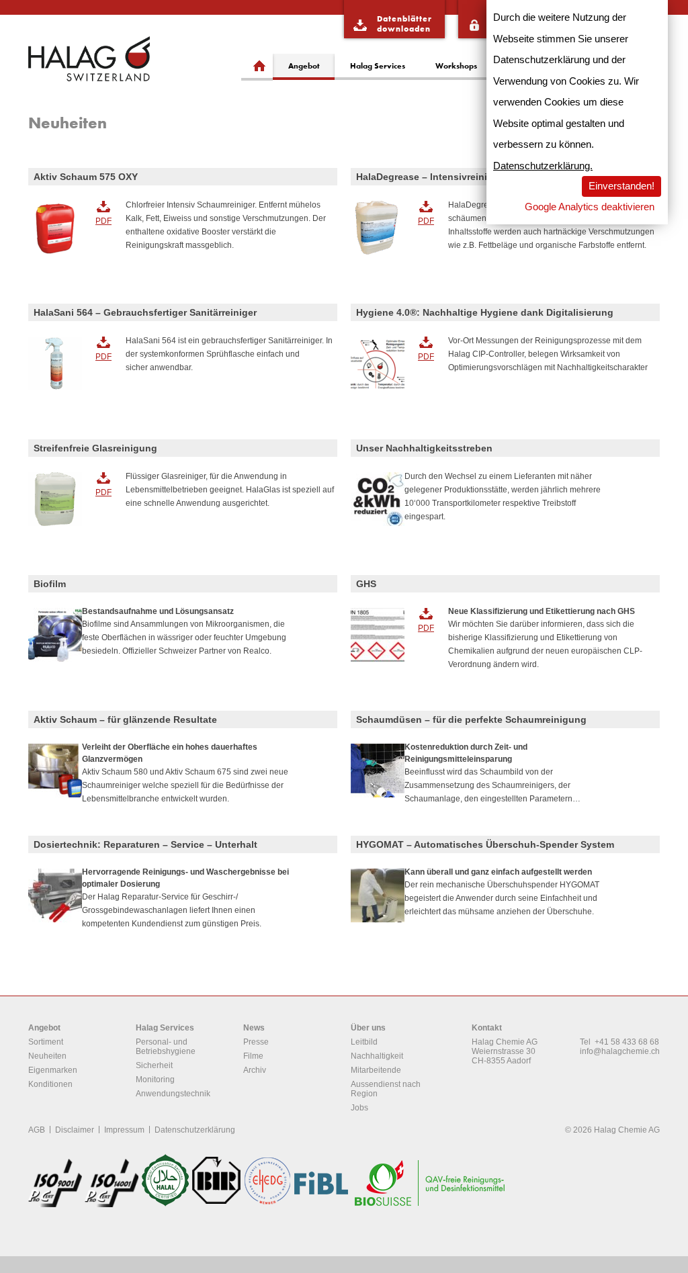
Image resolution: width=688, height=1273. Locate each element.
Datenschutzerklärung (195, 1130)
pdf (103, 221)
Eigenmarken (52, 1070)
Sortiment (45, 1042)
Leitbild (364, 1042)
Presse (256, 1042)
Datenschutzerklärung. (543, 165)
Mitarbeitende (376, 1070)
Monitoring (155, 1079)
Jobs (359, 1107)
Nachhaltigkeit (377, 1056)
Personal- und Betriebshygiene (166, 1046)
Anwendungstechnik (173, 1093)
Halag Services (377, 65)
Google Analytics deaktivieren (589, 206)
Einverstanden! (621, 185)
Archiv (254, 1070)
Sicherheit (154, 1065)
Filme (253, 1056)
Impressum (124, 1130)
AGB (36, 1130)
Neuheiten (47, 1056)
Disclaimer (74, 1130)
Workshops (456, 65)
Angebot (304, 65)
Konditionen (50, 1084)
